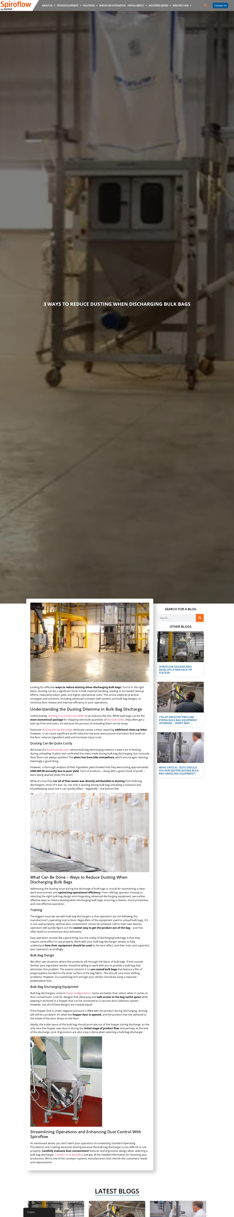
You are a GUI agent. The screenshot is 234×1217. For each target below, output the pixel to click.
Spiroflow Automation (112, 5)
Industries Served (158, 5)
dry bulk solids (115, 719)
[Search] (200, 618)
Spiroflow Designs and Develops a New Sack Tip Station (175, 669)
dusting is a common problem (66, 716)
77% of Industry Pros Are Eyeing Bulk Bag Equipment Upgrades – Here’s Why (178, 720)
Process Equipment (67, 5)
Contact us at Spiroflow (69, 1154)
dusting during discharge (57, 729)
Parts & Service (136, 5)
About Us (47, 5)
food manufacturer (58, 749)
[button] (205, 5)
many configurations (78, 993)
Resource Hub (180, 5)
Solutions (88, 5)
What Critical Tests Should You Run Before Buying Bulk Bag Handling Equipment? (179, 770)
